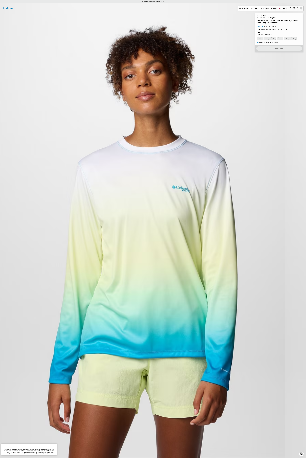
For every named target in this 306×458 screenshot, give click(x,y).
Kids (265, 8)
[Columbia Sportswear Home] (8, 8)
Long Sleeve (263, 15)
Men (255, 8)
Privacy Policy (46, 453)
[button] (301, 454)
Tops (258, 15)
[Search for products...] (294, 8)
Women (260, 8)
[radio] (260, 38)
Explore (288, 8)
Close (55, 445)
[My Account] (297, 8)
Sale (283, 8)
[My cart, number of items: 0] (301, 8)
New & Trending (248, 8)
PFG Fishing (277, 8)
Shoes (270, 8)
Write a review (273, 26)
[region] (153, 230)
